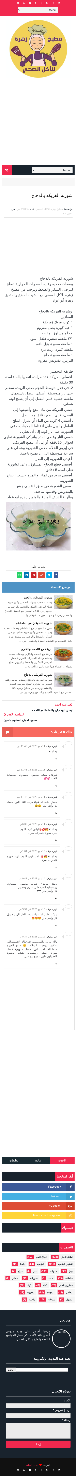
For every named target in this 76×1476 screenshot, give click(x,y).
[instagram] (42, 3)
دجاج (20, 1271)
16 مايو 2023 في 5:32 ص (32, 909)
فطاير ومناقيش (66, 1285)
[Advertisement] (38, 123)
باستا (22, 1264)
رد (56, 758)
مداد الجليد (32, 1464)
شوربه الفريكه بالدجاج (38, 674)
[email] (30, 3)
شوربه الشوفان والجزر (37, 597)
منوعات (51, 1299)
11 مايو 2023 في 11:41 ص (31, 769)
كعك (45, 1285)
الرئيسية (40, 1264)
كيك (29, 1285)
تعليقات (13, 1160)
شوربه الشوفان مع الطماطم (34, 623)
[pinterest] (18, 3)
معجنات (50, 1292)
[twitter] (59, 3)
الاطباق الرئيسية (65, 1264)
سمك (50, 1278)
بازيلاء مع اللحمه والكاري (36, 649)
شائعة (38, 1160)
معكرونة (30, 1292)
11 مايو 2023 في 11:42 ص (31, 797)
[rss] (36, 3)
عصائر (15, 1278)
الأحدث (62, 1160)
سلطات (69, 1278)
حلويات (53, 1271)
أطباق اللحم (41, 1257)
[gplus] (47, 3)
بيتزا (71, 1271)
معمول (69, 1299)
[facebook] (53, 3)
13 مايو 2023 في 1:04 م (32, 851)
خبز (34, 1271)
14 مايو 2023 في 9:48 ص (32, 878)
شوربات (67, 213)
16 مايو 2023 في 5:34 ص (32, 936)
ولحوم (32, 1299)
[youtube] (24, 3)
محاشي (69, 1292)
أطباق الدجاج (67, 1257)
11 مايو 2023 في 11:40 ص (31, 746)
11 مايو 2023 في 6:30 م (32, 824)
